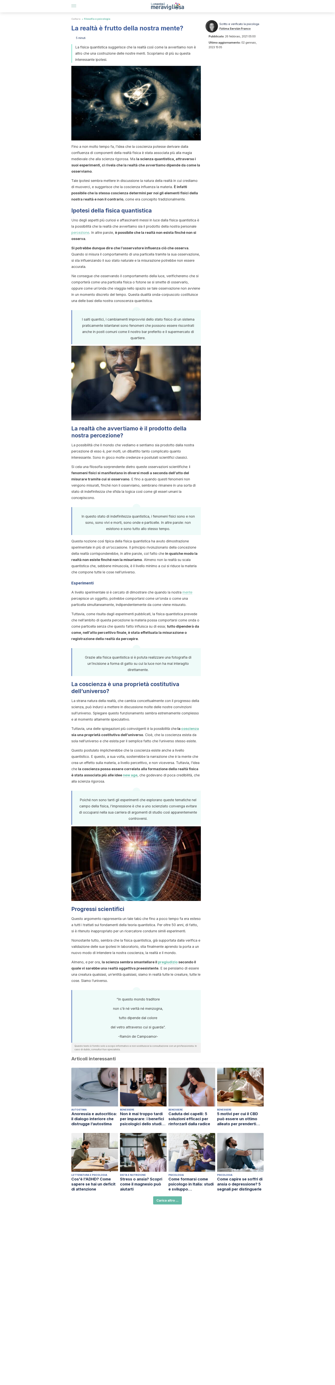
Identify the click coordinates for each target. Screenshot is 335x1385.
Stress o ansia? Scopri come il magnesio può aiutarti (141, 1184)
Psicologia (176, 1174)
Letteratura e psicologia (89, 1174)
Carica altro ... (167, 1200)
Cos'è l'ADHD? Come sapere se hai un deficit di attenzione (93, 1184)
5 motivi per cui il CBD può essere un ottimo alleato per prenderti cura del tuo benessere (239, 1118)
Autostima (79, 1109)
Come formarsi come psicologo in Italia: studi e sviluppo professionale (191, 1184)
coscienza (190, 729)
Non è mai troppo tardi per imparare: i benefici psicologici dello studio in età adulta (142, 1118)
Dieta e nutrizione (133, 1174)
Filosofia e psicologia (97, 18)
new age (130, 775)
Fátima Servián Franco (235, 28)
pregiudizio (168, 962)
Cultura (75, 18)
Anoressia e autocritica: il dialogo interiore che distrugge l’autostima (94, 1118)
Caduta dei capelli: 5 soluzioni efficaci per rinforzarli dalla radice (189, 1118)
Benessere (127, 1109)
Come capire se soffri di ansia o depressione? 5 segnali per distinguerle (239, 1184)
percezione (80, 233)
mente (187, 592)
